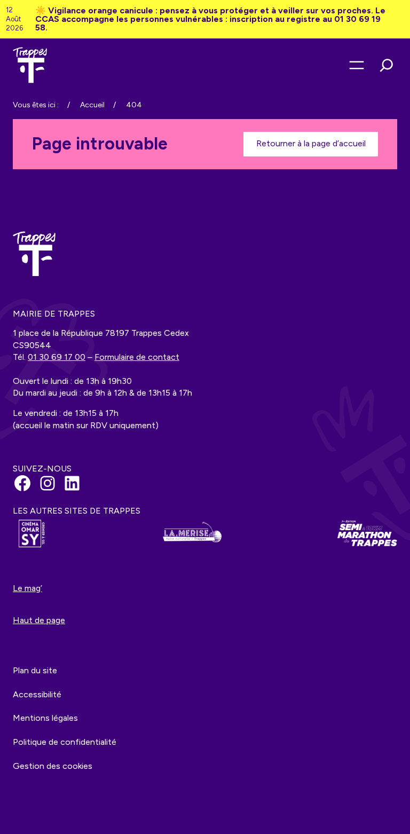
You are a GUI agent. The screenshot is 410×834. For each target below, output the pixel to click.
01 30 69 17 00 (56, 357)
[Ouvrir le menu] (356, 65)
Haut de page (39, 620)
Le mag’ (27, 588)
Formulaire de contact (136, 357)
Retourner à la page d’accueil (311, 143)
